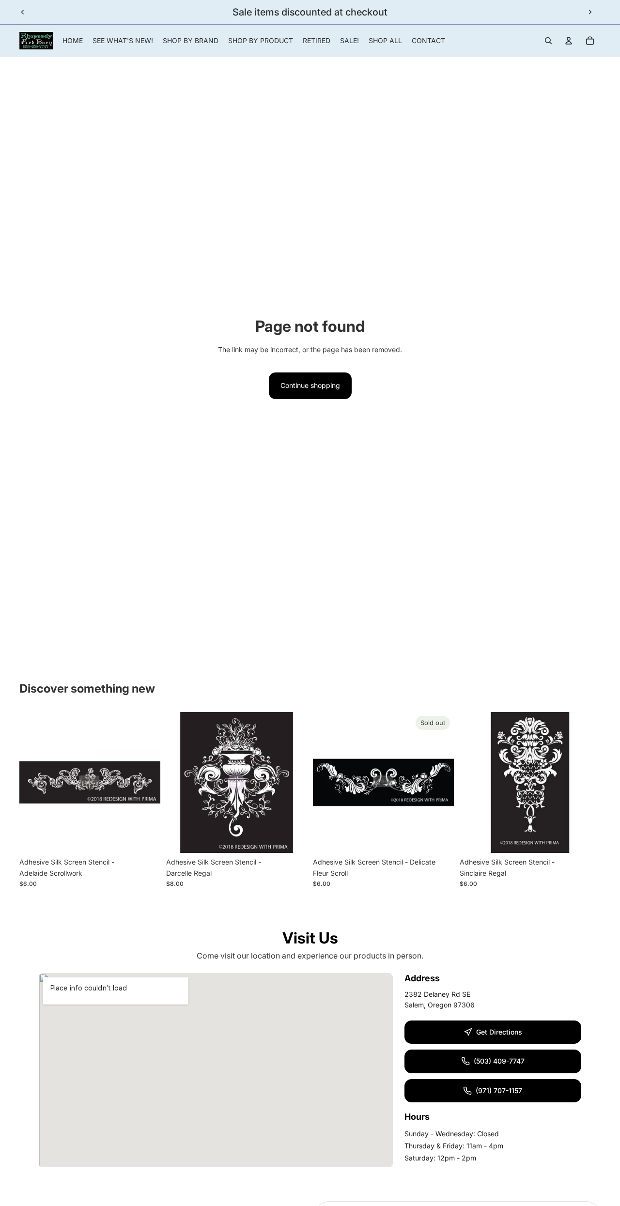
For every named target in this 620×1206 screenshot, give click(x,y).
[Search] (548, 40)
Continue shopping (310, 385)
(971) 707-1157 (499, 1090)
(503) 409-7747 (499, 1061)
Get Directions (499, 1032)
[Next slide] (590, 12)
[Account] (568, 40)
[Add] (145, 838)
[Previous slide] (22, 12)
